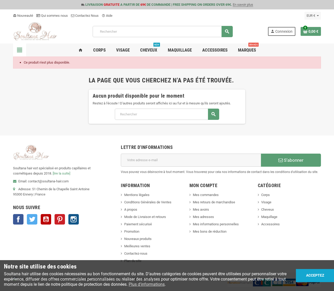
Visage (266, 202)
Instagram (73, 219)
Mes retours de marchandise (214, 202)
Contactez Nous (86, 16)
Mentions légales (137, 195)
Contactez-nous (135, 253)
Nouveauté (23, 16)
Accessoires (270, 224)
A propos (130, 209)
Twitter (32, 219)
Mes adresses (203, 217)
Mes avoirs (201, 209)
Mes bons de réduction (209, 231)
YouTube (46, 219)
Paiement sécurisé (138, 224)
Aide (107, 16)
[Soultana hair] (35, 31)
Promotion (131, 231)
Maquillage (269, 217)
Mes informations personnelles (216, 224)
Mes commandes (206, 195)
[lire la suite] (61, 173)
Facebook (18, 219)
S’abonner (293, 160)
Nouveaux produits (138, 239)
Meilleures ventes (137, 246)
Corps (265, 195)
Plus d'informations (147, 284)
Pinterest (60, 219)
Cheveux (267, 209)
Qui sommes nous (54, 16)
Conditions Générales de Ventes (147, 202)
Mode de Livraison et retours (145, 217)
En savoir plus (243, 5)
